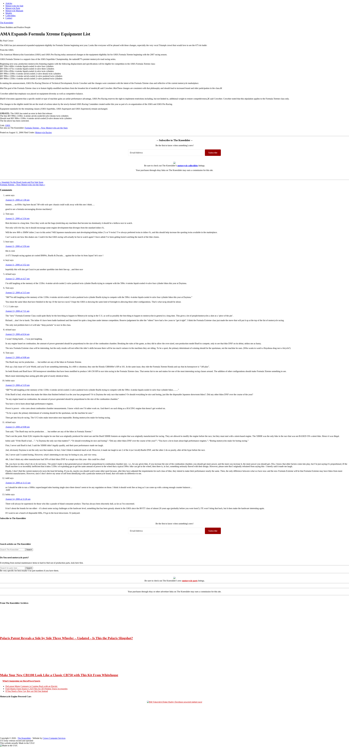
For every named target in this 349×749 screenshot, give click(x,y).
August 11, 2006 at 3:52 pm (17, 265)
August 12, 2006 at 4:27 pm (17, 279)
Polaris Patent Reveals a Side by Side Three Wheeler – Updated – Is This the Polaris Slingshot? (66, 638)
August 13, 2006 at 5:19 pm (17, 385)
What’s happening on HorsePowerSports (21, 681)
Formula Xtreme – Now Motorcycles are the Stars (46, 128)
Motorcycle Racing (43, 132)
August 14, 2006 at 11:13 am (17, 483)
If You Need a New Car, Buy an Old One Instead (26, 691)
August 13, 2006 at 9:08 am (17, 357)
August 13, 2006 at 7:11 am (17, 311)
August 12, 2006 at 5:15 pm (17, 292)
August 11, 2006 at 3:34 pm (17, 218)
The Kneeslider (6, 23)
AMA (7, 125)
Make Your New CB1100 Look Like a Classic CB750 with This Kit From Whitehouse (59, 675)
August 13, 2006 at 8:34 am (17, 334)
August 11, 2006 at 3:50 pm (17, 246)
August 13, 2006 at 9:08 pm (17, 427)
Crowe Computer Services (54, 738)
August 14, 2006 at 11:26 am (17, 499)
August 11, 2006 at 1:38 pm (17, 200)
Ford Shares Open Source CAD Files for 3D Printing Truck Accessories (36, 689)
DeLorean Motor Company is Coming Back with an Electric (31, 686)
